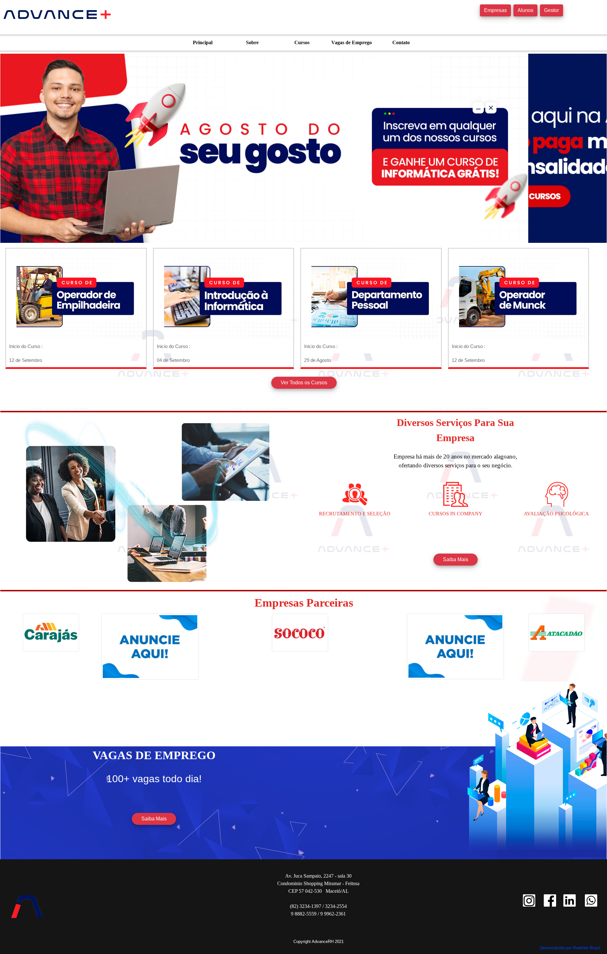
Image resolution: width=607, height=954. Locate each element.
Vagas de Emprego (351, 42)
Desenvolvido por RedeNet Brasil (570, 947)
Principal (202, 42)
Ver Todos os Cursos (304, 382)
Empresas (495, 10)
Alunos (525, 10)
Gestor (551, 10)
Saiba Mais (455, 559)
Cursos (302, 42)
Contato (401, 42)
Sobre (252, 42)
